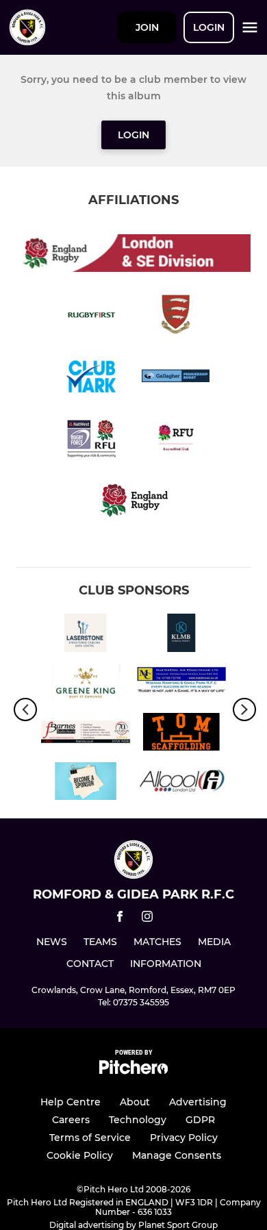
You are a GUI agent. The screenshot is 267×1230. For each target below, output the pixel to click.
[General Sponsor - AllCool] (181, 783)
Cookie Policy (80, 1155)
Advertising (198, 1102)
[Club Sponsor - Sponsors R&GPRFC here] (85, 783)
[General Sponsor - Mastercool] (181, 685)
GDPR (200, 1120)
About (135, 1102)
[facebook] (120, 918)
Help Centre (70, 1102)
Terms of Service (90, 1137)
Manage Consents (176, 1155)
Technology (137, 1120)
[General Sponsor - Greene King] (85, 685)
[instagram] (147, 918)
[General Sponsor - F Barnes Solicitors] (85, 734)
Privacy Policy (184, 1137)
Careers (71, 1120)
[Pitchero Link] (133, 1070)
